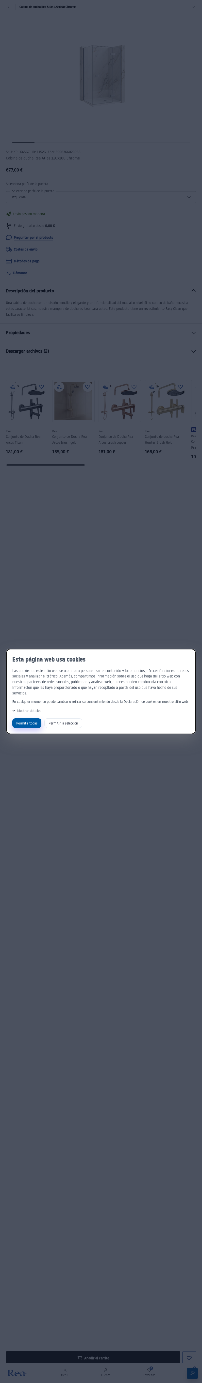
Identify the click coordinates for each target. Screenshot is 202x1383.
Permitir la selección (63, 723)
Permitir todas (26, 723)
